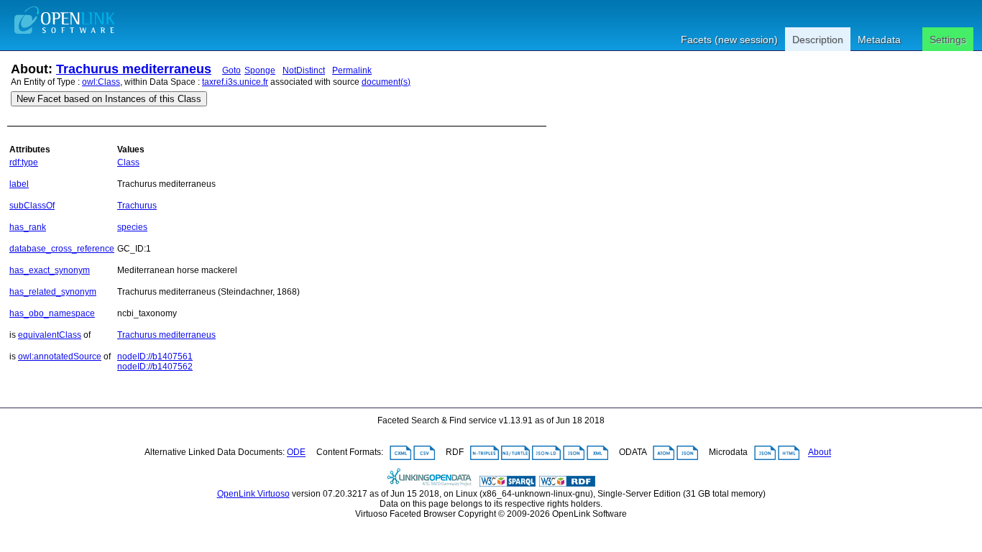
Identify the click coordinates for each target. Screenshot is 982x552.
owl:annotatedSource (59, 356)
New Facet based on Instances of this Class (109, 98)
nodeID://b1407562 (155, 367)
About (819, 453)
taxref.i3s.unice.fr (235, 82)
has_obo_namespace (52, 313)
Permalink (352, 70)
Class (128, 162)
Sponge (259, 70)
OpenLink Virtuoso (253, 494)
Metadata (879, 39)
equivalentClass (49, 335)
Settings (948, 39)
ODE (296, 453)
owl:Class (101, 82)
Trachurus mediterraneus (133, 69)
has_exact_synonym (49, 270)
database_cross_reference (61, 249)
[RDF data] (567, 484)
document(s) (386, 82)
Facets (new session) (729, 39)
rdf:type (23, 162)
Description (817, 39)
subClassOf (32, 206)
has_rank (27, 227)
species (132, 227)
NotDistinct (304, 70)
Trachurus (137, 206)
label (19, 184)
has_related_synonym (52, 292)
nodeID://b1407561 (155, 356)
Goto (231, 70)
